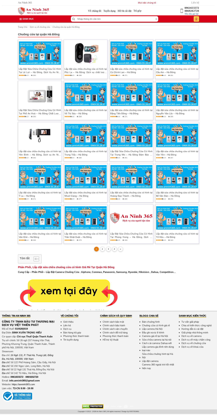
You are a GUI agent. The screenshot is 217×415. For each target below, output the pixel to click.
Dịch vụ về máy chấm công (195, 339)
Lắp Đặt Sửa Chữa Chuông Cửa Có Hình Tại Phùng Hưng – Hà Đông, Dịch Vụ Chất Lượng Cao (131, 235)
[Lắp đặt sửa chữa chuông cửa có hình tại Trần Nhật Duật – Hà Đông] (85, 218)
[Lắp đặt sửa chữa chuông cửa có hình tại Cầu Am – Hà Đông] (177, 53)
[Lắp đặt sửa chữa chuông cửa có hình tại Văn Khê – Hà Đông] (40, 218)
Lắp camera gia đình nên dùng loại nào (158, 348)
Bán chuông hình (151, 321)
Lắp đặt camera (150, 361)
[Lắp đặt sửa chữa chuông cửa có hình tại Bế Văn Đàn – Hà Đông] (177, 176)
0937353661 (134, 411)
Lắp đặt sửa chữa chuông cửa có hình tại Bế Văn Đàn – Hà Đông (177, 194)
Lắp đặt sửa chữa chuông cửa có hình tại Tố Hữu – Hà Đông (177, 235)
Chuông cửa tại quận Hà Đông (66, 27)
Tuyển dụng (109, 11)
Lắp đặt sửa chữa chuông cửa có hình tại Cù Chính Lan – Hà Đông (131, 71)
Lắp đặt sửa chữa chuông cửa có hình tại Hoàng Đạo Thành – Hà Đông (131, 194)
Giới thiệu (68, 321)
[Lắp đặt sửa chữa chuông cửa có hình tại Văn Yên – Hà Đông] (177, 135)
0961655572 (192, 7)
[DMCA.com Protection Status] (92, 406)
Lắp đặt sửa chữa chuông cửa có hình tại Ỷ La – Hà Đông (40, 194)
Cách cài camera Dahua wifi (157, 343)
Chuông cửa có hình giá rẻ (156, 325)
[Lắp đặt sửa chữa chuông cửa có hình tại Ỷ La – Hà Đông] (40, 176)
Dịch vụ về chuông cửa (40, 27)
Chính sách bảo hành (114, 325)
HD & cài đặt (124, 11)
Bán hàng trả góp (72, 332)
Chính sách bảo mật (113, 321)
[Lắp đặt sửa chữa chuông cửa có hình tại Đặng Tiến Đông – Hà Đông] (131, 94)
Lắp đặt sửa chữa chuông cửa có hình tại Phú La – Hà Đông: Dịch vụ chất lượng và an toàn (85, 71)
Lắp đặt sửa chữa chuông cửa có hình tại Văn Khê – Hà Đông (40, 235)
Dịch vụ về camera (191, 336)
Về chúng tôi (94, 11)
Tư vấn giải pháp (190, 321)
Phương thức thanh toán (76, 336)
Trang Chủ (22, 27)
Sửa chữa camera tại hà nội (156, 339)
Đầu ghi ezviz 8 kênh (153, 332)
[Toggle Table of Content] (34, 259)
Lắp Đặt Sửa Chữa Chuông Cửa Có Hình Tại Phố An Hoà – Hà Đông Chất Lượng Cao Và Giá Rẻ (40, 112)
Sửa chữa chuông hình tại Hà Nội (157, 356)
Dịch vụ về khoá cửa (192, 346)
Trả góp (137, 10)
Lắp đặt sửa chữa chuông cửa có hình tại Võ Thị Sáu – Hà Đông (85, 112)
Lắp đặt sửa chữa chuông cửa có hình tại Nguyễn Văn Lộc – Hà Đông (177, 112)
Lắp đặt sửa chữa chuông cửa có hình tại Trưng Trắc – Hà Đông (85, 153)
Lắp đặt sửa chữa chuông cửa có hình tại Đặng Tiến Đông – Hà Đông (131, 112)
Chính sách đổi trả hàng (115, 332)
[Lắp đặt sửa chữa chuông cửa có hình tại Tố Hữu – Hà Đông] (177, 218)
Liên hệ (195, 2)
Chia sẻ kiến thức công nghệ (196, 325)
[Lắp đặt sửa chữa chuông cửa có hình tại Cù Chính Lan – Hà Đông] (131, 53)
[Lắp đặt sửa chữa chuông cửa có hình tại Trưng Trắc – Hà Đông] (85, 135)
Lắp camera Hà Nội (152, 329)
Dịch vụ (67, 329)
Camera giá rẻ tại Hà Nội (155, 336)
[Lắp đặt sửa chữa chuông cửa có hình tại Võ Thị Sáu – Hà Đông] (85, 94)
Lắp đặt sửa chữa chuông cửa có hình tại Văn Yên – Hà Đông (177, 153)
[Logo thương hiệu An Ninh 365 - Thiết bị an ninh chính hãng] (33, 11)
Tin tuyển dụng (70, 339)
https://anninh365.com (23, 384)
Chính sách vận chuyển (115, 329)
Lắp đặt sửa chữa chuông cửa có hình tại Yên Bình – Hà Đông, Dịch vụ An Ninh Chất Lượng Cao (40, 153)
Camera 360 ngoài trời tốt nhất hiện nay (158, 366)
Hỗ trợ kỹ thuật (111, 339)
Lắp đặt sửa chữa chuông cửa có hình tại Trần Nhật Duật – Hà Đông (85, 235)
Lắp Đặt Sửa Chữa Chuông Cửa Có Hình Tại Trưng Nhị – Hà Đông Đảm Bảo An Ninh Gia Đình (131, 153)
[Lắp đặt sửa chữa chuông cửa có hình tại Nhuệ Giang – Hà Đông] (85, 176)
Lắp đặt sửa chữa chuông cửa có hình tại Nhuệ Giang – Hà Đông (85, 194)
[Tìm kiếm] (73, 19)
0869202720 (192, 10)
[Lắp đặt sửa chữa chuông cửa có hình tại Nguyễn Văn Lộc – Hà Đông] (177, 94)
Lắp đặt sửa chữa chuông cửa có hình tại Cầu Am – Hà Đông (177, 71)
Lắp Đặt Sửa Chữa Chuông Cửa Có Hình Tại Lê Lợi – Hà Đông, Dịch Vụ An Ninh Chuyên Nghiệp (40, 71)
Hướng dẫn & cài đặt (192, 329)
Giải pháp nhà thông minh (194, 332)
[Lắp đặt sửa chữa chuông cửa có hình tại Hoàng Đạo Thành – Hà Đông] (131, 176)
